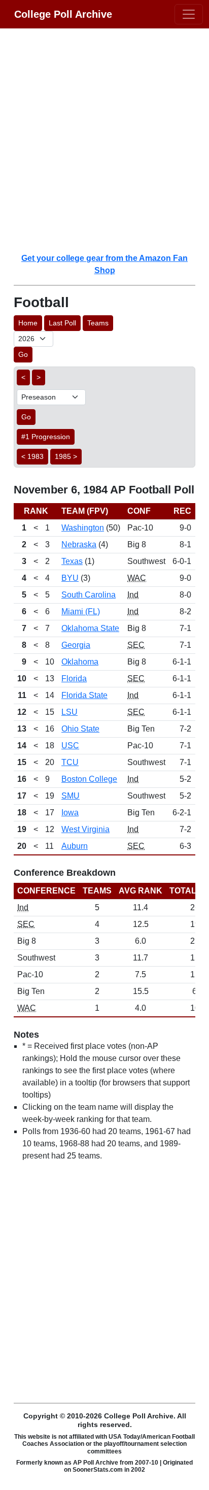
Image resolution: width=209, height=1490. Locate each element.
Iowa (70, 812)
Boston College (89, 779)
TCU (70, 762)
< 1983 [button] (32, 456)
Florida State (84, 695)
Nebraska (78, 544)
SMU (70, 795)
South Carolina (88, 594)
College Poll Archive (63, 14)
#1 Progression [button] (45, 437)
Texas (72, 561)
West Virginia (85, 829)
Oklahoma (79, 661)
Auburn (74, 846)
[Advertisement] (104, 140)
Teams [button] (98, 323)
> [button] (39, 377)
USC (70, 745)
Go (23, 354)
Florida (74, 678)
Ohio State (80, 728)
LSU (69, 712)
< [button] (23, 377)
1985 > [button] (66, 456)
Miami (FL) (80, 611)
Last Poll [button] (62, 323)
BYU (70, 578)
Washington (82, 527)
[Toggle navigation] (189, 14)
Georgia (75, 645)
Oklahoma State (90, 628)
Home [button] (28, 323)
